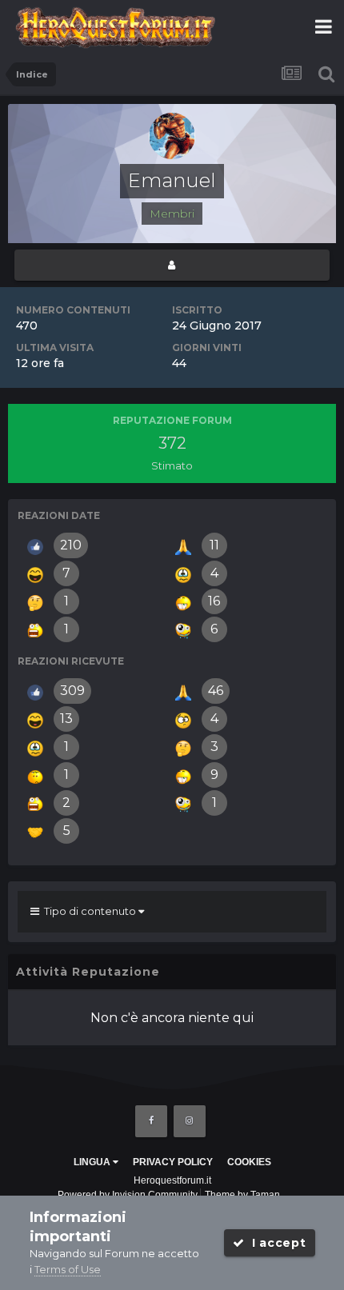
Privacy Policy (173, 1162)
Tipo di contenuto (88, 911)
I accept (275, 1243)
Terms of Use (67, 1269)
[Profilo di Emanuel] (172, 265)
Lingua (93, 1162)
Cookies (249, 1162)
